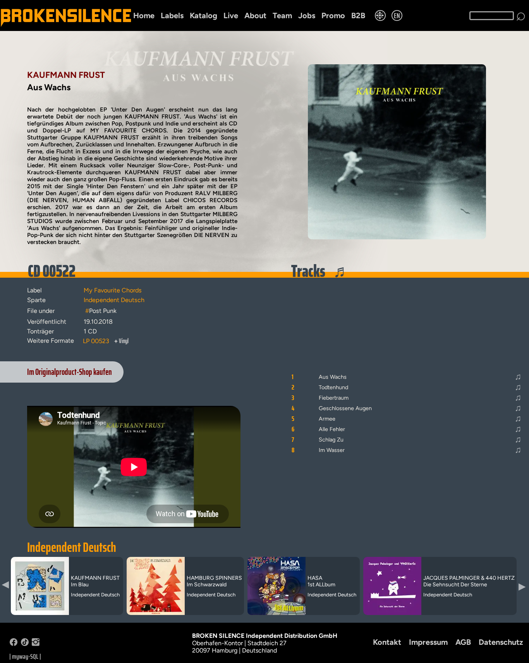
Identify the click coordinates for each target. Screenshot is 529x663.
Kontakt (387, 642)
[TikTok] (25, 644)
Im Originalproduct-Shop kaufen (69, 372)
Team (282, 15)
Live (230, 15)
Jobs (306, 15)
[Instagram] (36, 644)
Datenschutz (501, 642)
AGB (463, 642)
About (255, 15)
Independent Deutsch (71, 547)
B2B (358, 15)
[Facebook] (14, 644)
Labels (172, 15)
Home (144, 15)
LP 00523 (96, 341)
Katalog (203, 15)
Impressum (428, 642)
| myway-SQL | (25, 656)
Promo (333, 15)
